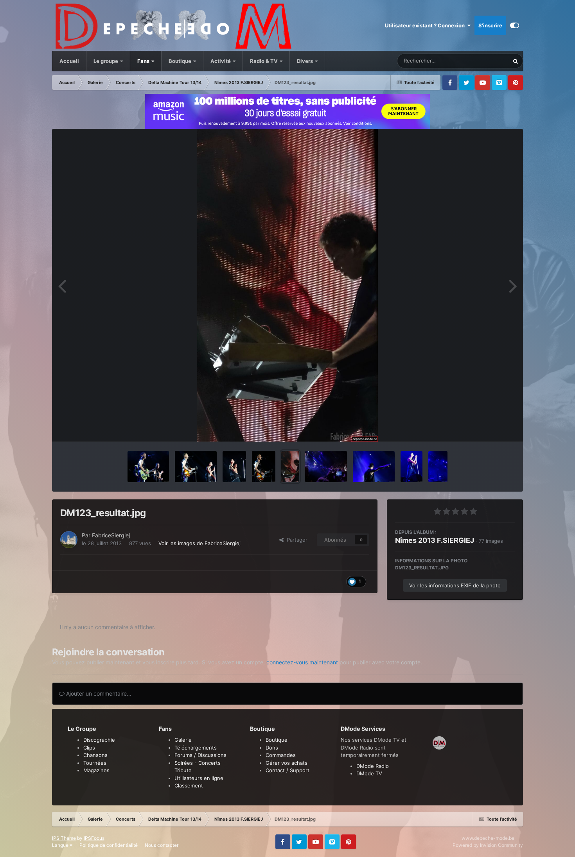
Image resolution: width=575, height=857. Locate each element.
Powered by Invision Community (488, 845)
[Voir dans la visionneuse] (287, 285)
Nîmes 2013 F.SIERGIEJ (434, 540)
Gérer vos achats (286, 763)
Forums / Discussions (200, 755)
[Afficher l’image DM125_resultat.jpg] (234, 466)
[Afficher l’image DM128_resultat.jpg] (148, 466)
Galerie (183, 740)
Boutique (180, 61)
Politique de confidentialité (108, 845)
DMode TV (369, 773)
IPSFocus (94, 838)
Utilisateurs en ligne (198, 778)
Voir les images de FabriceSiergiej (199, 543)
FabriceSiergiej (111, 535)
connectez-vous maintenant (302, 662)
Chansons (95, 755)
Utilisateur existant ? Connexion (426, 25)
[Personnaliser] (514, 25)
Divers (305, 61)
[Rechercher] (516, 61)
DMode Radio (372, 766)
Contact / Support (287, 770)
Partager (295, 540)
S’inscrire (490, 25)
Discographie (99, 740)
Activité (220, 61)
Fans (144, 61)
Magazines (96, 770)
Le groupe (106, 61)
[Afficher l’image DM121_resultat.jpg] (326, 466)
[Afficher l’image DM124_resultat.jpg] (263, 466)
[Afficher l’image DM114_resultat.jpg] (437, 466)
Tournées (94, 763)
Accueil (69, 61)
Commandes (281, 755)
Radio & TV (264, 61)
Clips (89, 747)
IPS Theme (64, 838)
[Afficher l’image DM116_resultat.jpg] (411, 466)
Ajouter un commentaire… (98, 693)
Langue (61, 845)
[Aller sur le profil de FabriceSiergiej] (68, 539)
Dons (272, 747)
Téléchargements (195, 747)
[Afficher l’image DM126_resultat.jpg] (196, 466)
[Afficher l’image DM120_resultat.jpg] (374, 466)
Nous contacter (161, 845)
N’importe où (484, 61)
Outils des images (483, 427)
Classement (188, 785)
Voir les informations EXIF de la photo (455, 585)
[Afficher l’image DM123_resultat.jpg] (290, 466)
